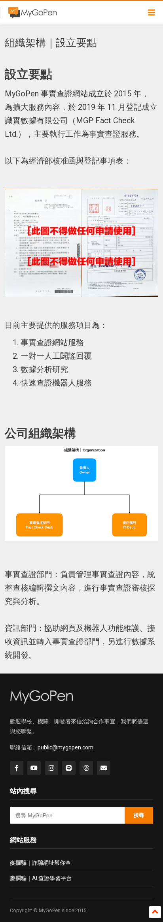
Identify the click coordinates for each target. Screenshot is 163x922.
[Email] (103, 768)
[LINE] (69, 768)
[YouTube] (34, 768)
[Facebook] (16, 768)
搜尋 (139, 815)
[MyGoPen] (32, 15)
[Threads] (86, 768)
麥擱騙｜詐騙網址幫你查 (40, 863)
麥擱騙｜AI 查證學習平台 (41, 878)
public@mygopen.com (65, 747)
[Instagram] (51, 768)
